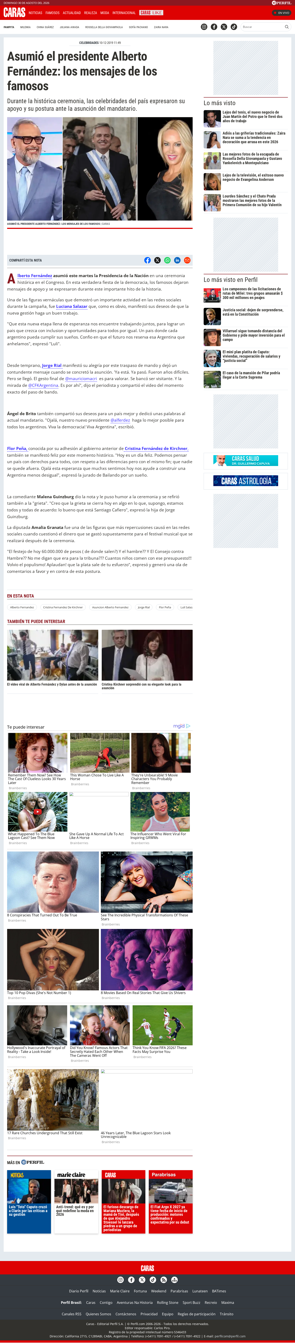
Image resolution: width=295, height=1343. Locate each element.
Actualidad (72, 13)
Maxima (227, 1302)
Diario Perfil (78, 1291)
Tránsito (226, 1314)
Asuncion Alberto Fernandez (110, 607)
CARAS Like (151, 12)
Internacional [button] (124, 13)
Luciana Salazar (71, 306)
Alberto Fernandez (22, 607)
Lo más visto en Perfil (231, 279)
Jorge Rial (52, 365)
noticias (29, 1175)
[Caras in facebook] (214, 27)
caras (124, 1175)
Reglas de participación (197, 1314)
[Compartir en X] (157, 260)
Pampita (9, 27)
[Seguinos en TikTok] (234, 27)
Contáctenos (126, 1314)
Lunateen (200, 1291)
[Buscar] (287, 27)
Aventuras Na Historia (135, 1302)
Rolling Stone (167, 1302)
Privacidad (149, 1314)
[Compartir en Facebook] (147, 260)
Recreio (211, 1302)
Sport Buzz (191, 1302)
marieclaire (76, 1175)
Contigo (106, 1302)
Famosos (52, 13)
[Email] (187, 260)
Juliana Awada (69, 27)
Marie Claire (120, 1291)
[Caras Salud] (245, 464)
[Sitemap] (174, 1280)
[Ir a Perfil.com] (281, 3)
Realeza (90, 13)
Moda (104, 13)
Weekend (158, 1291)
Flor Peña (165, 607)
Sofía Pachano (138, 27)
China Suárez (45, 27)
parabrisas (171, 1175)
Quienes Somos (98, 1314)
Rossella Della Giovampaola (104, 27)
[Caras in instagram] (204, 27)
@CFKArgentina (43, 385)
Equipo (167, 1314)
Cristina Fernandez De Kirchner (63, 607)
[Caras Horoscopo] (245, 484)
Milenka (25, 27)
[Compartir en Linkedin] (177, 260)
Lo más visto (220, 103)
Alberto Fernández (34, 276)
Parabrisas (179, 1291)
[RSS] (163, 1280)
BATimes (219, 1291)
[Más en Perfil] (32, 1163)
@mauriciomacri (81, 378)
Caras (90, 1302)
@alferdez (120, 420)
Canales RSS (71, 1314)
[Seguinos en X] (224, 27)
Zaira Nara (161, 27)
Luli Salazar (188, 607)
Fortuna (140, 1291)
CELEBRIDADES (89, 43)
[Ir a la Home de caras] (14, 15)
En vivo (283, 13)
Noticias (35, 13)
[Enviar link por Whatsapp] (167, 260)
